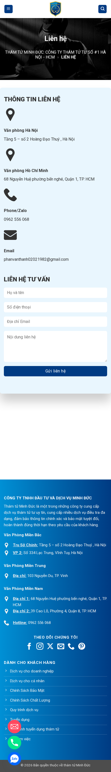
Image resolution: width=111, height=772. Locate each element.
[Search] (102, 9)
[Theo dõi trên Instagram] (39, 647)
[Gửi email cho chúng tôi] (60, 647)
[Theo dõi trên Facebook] (29, 647)
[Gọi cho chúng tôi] (71, 647)
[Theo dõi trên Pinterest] (81, 647)
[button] (8, 9)
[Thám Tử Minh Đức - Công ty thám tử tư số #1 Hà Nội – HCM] (55, 9)
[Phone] (14, 743)
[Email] (14, 727)
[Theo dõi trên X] (50, 647)
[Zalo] (14, 759)
